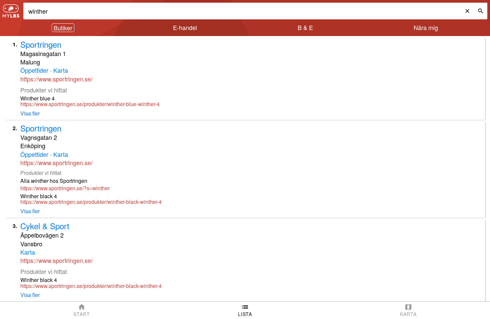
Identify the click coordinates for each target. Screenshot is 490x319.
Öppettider (34, 70)
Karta (60, 70)
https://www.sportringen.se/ (56, 78)
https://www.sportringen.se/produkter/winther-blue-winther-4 (90, 104)
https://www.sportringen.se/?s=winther (65, 188)
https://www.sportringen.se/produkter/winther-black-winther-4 (91, 202)
